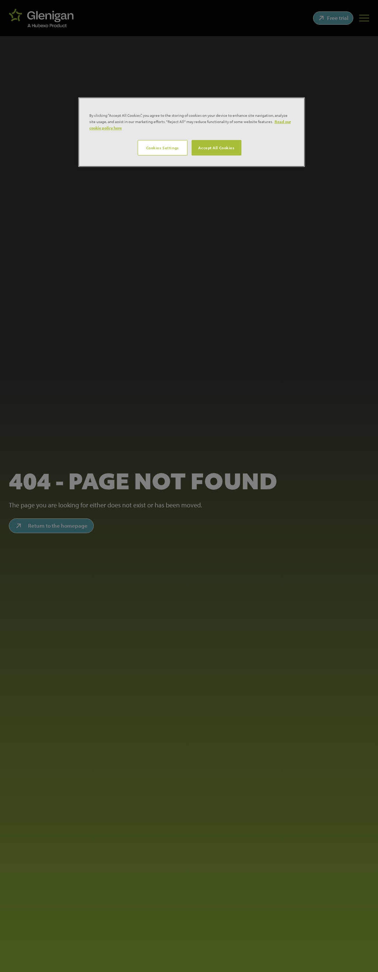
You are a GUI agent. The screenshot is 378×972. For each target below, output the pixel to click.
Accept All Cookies (216, 147)
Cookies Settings (162, 147)
